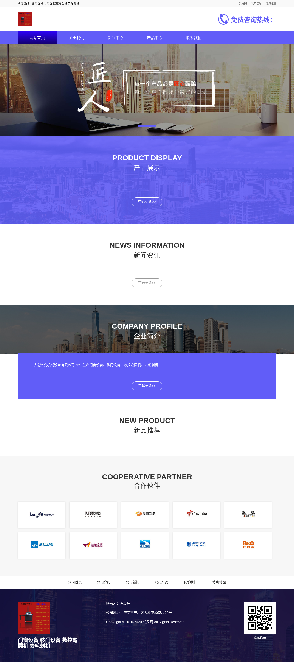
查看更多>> (147, 202)
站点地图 (219, 582)
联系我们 (194, 38)
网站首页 (37, 38)
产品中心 (154, 38)
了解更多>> (147, 386)
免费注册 (271, 3)
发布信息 (256, 3)
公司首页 (75, 582)
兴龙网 (243, 3)
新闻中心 (115, 38)
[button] (147, 126)
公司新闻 (132, 582)
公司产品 (161, 582)
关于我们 (76, 38)
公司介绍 (104, 582)
